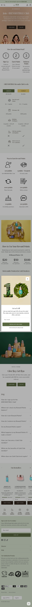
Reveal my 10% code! (16, 324)
